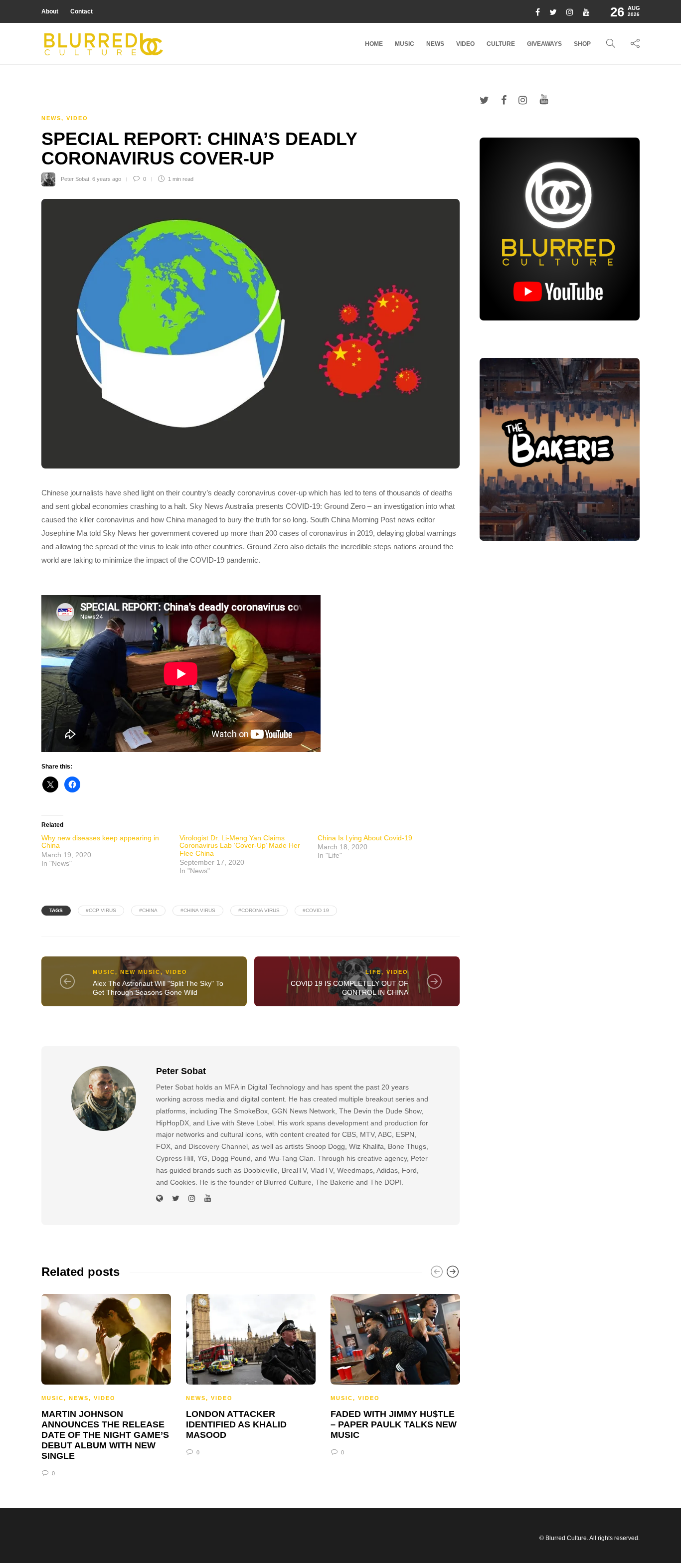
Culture (501, 43)
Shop (582, 43)
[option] (106, 1384)
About (49, 11)
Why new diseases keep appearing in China (100, 841)
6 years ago (106, 179)
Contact (81, 11)
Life (373, 972)
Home (374, 43)
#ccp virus (101, 910)
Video (465, 43)
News (435, 43)
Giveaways (544, 43)
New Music (140, 972)
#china (148, 910)
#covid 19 (316, 910)
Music (404, 43)
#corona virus (259, 910)
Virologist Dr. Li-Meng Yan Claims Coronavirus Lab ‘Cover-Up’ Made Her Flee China (239, 845)
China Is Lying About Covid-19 (365, 838)
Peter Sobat (75, 179)
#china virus (197, 910)
